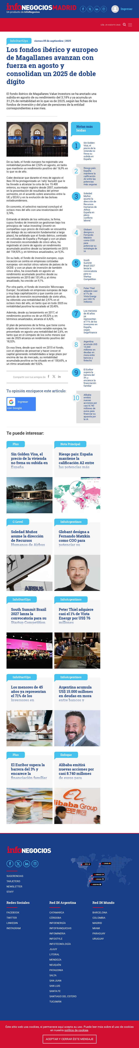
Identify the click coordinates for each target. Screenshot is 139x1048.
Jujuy (53, 949)
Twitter (12, 917)
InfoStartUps (19, 41)
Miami (96, 928)
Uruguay (98, 938)
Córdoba (55, 917)
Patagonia (56, 970)
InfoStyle (55, 938)
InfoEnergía (57, 923)
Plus (16, 444)
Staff (10, 891)
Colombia (98, 917)
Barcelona (99, 912)
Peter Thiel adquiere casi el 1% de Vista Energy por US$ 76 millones (90, 295)
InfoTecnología (60, 943)
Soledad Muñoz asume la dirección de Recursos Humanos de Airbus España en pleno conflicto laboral (90, 207)
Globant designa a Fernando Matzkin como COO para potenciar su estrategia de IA (90, 240)
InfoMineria (57, 933)
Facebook (13, 912)
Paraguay (98, 933)
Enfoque (66, 755)
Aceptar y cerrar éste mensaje (69, 1039)
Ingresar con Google (17, 405)
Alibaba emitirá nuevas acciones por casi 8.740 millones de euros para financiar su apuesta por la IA (90, 407)
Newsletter (14, 886)
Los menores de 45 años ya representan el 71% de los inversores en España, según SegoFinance (90, 321)
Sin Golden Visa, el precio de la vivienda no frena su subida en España (89, 150)
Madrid (97, 923)
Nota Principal (70, 444)
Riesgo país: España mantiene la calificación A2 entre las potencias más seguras (90, 176)
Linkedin (12, 923)
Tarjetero (13, 881)
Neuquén (55, 964)
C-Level (18, 522)
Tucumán (55, 1001)
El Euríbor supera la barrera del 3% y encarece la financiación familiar (90, 377)
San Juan (55, 980)
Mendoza (55, 959)
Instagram (14, 928)
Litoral (54, 954)
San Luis (54, 985)
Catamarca (56, 912)
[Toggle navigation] (130, 24)
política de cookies (76, 1030)
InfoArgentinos (70, 522)
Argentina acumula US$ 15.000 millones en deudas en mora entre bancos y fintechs (90, 351)
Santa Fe (55, 991)
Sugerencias (15, 876)
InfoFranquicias (60, 928)
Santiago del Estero (63, 996)
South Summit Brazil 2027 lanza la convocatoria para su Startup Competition (90, 270)
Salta (52, 975)
